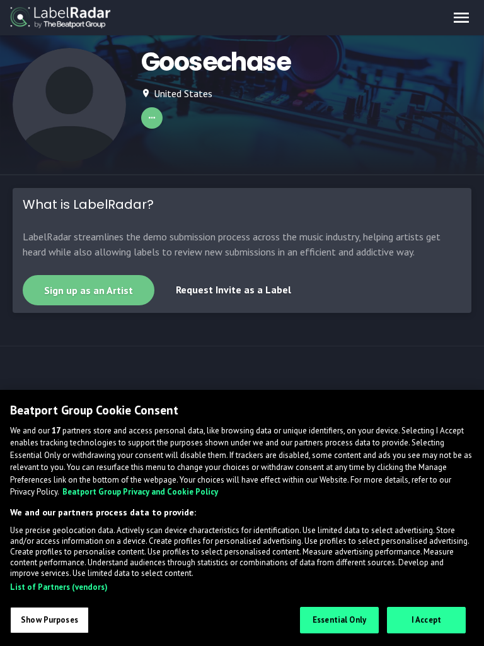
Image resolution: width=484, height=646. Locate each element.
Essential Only (339, 619)
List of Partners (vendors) (59, 587)
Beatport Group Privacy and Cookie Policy (140, 491)
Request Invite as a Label (233, 289)
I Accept (426, 619)
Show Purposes (49, 619)
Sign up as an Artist (88, 290)
